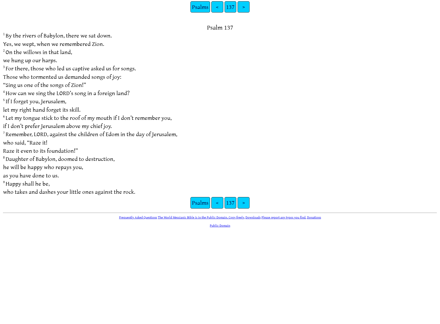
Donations (314, 217)
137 (230, 7)
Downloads (253, 217)
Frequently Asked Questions (138, 217)
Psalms (200, 7)
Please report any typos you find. (284, 217)
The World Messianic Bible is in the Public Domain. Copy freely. (201, 217)
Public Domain (220, 225)
